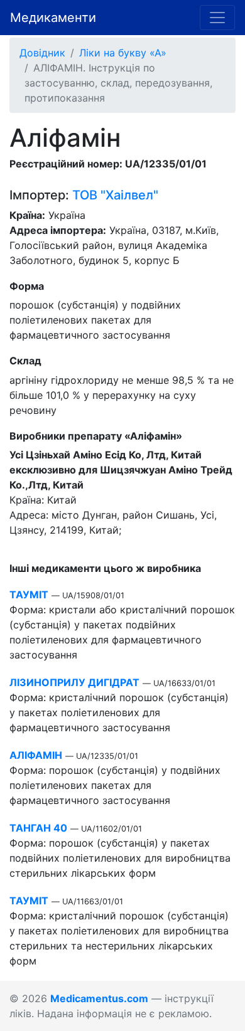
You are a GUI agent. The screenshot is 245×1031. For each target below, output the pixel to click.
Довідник (42, 52)
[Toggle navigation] (217, 17)
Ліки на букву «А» (122, 52)
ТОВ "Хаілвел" (115, 195)
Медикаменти (53, 17)
